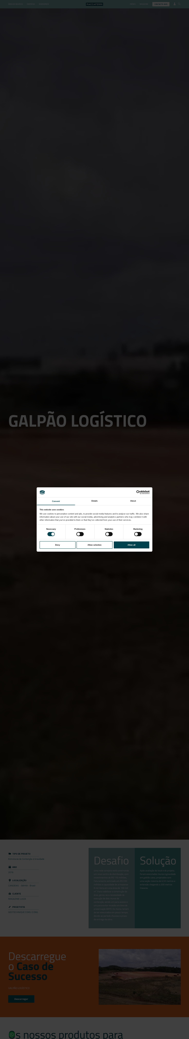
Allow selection (95, 545)
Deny (57, 545)
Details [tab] (94, 501)
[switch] (80, 534)
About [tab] (133, 501)
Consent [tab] (56, 501)
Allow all (131, 545)
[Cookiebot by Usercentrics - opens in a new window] (138, 492)
